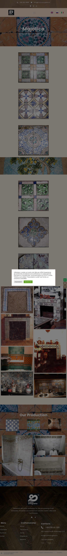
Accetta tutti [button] (28, 281)
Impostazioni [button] (18, 281)
